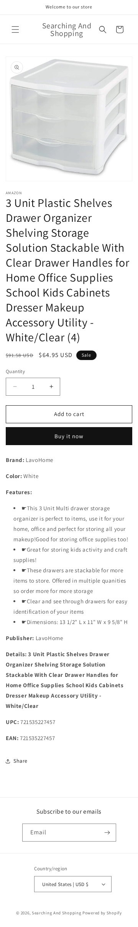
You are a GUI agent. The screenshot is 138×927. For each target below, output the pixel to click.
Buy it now (69, 436)
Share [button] (20, 760)
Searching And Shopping (56, 913)
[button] (15, 29)
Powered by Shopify (102, 913)
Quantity (15, 371)
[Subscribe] (107, 833)
